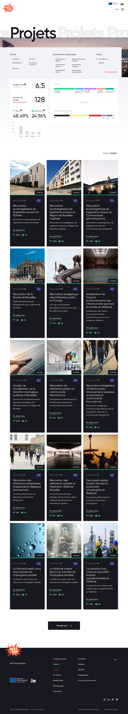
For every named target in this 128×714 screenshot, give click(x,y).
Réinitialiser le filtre (111, 72)
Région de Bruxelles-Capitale (79, 60)
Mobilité (15, 68)
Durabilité (15, 59)
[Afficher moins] (21, 62)
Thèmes (56, 664)
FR (115, 660)
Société (31, 59)
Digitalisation (16, 63)
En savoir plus (19, 230)
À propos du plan (59, 659)
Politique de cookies (111, 709)
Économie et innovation (33, 63)
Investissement (103, 59)
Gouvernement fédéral (60, 60)
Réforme (101, 63)
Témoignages (58, 686)
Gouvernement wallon (60, 71)
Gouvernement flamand (60, 65)
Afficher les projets (19, 102)
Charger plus (62, 625)
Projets (55, 670)
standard (113, 153)
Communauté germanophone (77, 71)
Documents (57, 691)
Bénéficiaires (58, 680)
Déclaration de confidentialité (88, 709)
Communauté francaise (76, 65)
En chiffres (57, 675)
